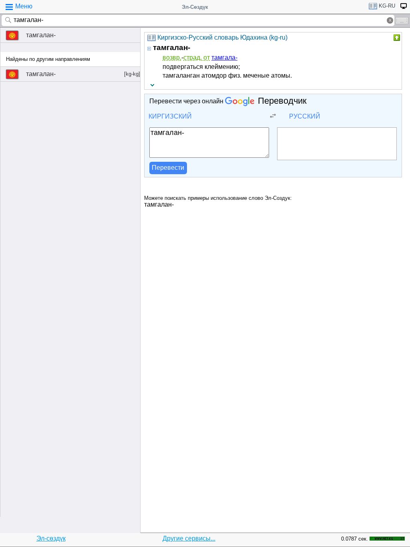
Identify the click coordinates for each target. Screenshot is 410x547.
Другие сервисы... (189, 538)
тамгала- (224, 57)
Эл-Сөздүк (195, 7)
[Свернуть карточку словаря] (396, 38)
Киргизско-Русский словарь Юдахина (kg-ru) (222, 37)
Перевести (168, 167)
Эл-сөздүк (51, 538)
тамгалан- (41, 35)
